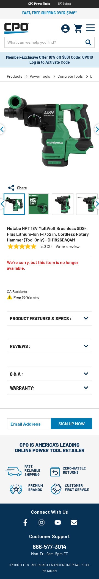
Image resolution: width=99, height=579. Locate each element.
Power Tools (40, 76)
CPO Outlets (64, 3)
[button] (14, 204)
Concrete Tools (70, 76)
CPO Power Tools (39, 3)
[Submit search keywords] (88, 42)
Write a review (67, 247)
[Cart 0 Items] (78, 28)
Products (14, 76)
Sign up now (72, 423)
